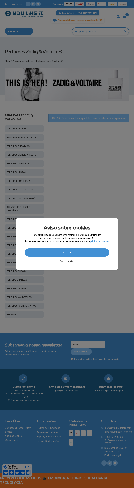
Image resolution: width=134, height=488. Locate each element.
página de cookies (99, 241)
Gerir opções (67, 261)
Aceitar (67, 252)
